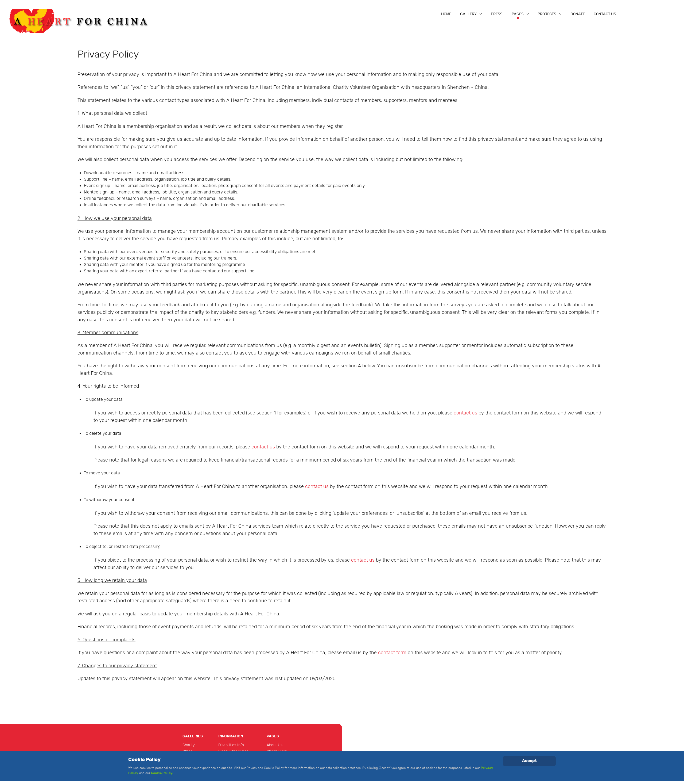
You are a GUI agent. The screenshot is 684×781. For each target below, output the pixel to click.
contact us (466, 413)
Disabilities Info (231, 745)
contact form (392, 653)
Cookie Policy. (162, 773)
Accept (529, 760)
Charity (188, 745)
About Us (274, 745)
